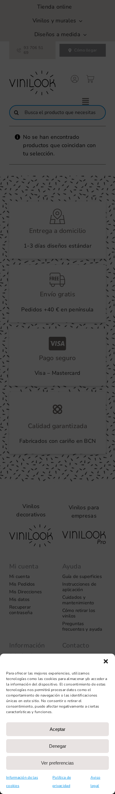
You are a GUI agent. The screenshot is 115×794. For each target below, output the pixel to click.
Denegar (57, 746)
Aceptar (57, 729)
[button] (106, 661)
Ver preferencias (57, 763)
